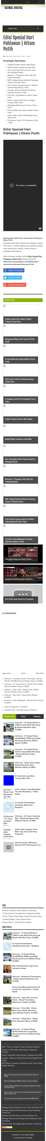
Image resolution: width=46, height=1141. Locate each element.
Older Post (40, 673)
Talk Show (16, 56)
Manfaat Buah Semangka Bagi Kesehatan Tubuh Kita (22, 1124)
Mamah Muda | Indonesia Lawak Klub (21, 67)
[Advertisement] (25, 17)
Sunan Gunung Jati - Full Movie (16, 707)
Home (23, 673)
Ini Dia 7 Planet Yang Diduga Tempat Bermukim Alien (22, 916)
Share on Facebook (16, 270)
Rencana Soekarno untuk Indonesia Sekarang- (19, 910)
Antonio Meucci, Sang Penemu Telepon (17, 922)
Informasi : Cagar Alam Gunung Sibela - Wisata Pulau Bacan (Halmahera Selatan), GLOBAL (24, 1000)
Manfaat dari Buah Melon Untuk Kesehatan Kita (19, 1116)
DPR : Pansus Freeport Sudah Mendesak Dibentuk (21, 1047)
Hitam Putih (8, 56)
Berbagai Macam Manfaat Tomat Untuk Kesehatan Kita (22, 1107)
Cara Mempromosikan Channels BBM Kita (21, 1098)
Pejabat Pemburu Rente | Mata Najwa (21, 65)
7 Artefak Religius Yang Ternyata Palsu (16, 919)
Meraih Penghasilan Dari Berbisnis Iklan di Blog (21, 1075)
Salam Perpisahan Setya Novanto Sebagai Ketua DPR (22, 1055)
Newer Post (6, 673)
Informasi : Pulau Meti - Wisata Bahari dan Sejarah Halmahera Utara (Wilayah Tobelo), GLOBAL (25, 1010)
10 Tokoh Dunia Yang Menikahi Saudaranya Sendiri (21, 913)
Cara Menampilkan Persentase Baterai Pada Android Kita (22, 1086)
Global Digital (14, 8)
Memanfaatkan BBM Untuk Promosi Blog (20, 1081)
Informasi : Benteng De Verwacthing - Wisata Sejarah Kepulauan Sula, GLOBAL (26, 979)
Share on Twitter (15, 277)
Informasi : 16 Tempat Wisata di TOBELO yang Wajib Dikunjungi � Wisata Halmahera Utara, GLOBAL (26, 935)
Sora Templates (27, 1138)
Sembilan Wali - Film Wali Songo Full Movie (20, 710)
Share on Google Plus (17, 285)
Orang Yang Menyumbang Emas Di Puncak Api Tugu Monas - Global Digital (26, 989)
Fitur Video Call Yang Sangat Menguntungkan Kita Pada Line (22, 1093)
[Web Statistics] (7, 1128)
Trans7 (23, 56)
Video (28, 56)
